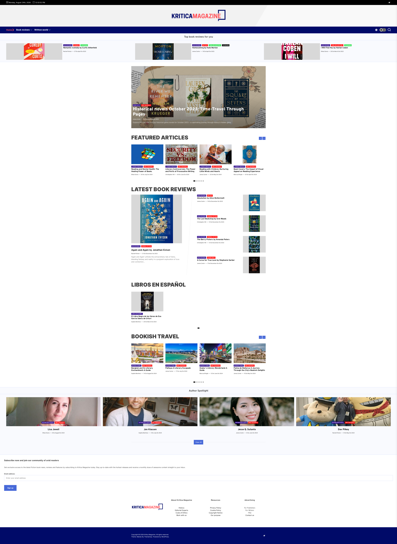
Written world (41, 30)
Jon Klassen (150, 429)
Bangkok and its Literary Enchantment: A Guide (142, 369)
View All (198, 442)
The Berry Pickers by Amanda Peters (213, 239)
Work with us (181, 515)
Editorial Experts (181, 510)
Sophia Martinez (136, 321)
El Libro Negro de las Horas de (144, 316)
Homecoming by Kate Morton (205, 48)
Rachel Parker (67, 51)
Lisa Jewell (53, 429)
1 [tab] (194, 180)
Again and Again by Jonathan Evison (150, 250)
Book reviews (23, 30)
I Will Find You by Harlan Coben (334, 48)
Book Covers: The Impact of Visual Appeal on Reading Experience (248, 170)
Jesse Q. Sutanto (247, 429)
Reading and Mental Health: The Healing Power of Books (145, 170)
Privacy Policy (215, 508)
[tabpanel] (147, 161)
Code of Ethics (181, 513)
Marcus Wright (238, 174)
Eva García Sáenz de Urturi (146, 317)
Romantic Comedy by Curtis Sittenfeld (80, 48)
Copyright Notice (215, 513)
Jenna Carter (196, 51)
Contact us (249, 515)
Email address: (9, 474)
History (181, 508)
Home (9, 30)
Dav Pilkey (343, 429)
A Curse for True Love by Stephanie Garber (216, 260)
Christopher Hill (170, 174)
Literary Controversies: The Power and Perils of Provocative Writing (180, 170)
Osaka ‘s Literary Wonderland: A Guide (213, 369)
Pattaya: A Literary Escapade (178, 368)
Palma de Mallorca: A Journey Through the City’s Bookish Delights (249, 369)
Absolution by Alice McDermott (210, 198)
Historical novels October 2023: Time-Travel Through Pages (188, 112)
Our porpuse (215, 515)
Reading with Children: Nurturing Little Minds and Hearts (214, 170)
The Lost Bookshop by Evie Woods (212, 219)
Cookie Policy (215, 510)
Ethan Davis (324, 51)
